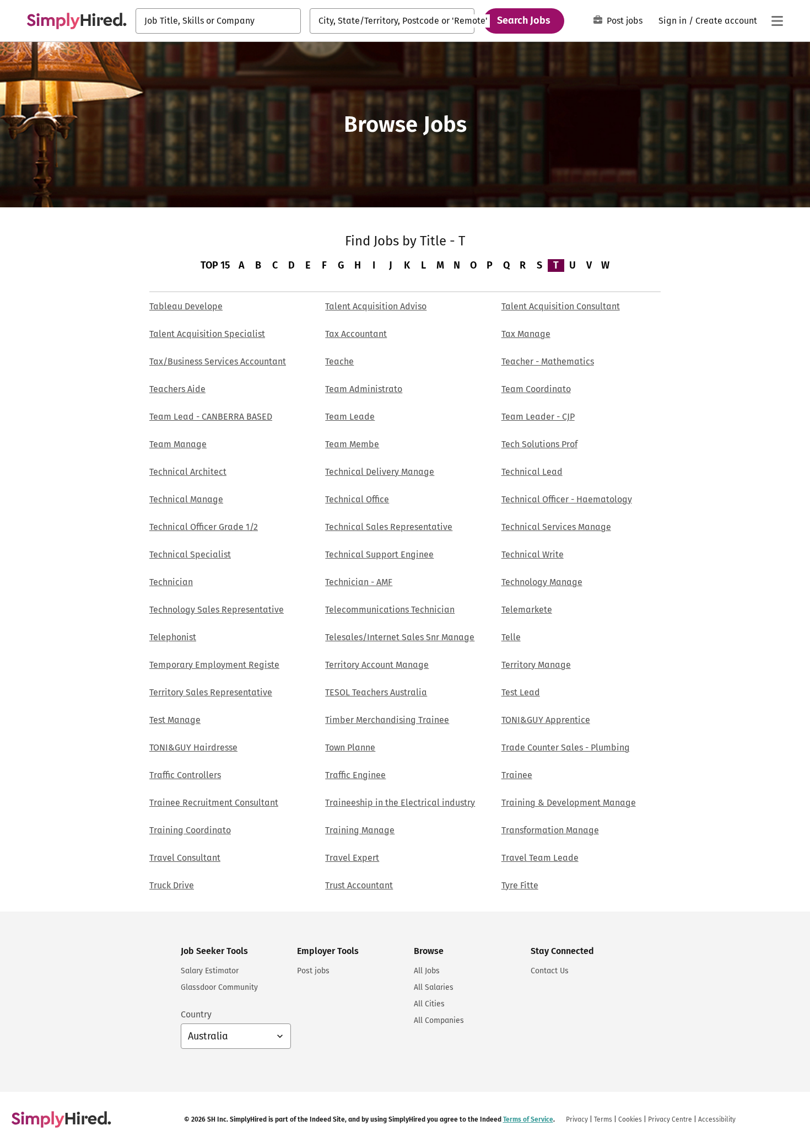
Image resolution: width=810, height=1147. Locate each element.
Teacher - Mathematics (547, 361)
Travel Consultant (184, 858)
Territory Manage (536, 665)
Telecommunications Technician (390, 609)
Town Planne (350, 747)
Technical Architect (187, 472)
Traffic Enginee (355, 775)
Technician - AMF (358, 582)
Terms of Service (528, 1119)
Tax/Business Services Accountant (217, 361)
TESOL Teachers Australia (376, 692)
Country (196, 1014)
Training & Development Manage (568, 802)
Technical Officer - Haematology (566, 499)
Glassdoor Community (219, 987)
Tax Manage (525, 334)
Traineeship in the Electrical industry (400, 802)
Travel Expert (352, 858)
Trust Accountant (359, 885)
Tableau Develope (186, 306)
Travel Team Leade (540, 858)
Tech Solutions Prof (539, 444)
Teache (339, 361)
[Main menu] (777, 21)
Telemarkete (526, 609)
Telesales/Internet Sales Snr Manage (399, 637)
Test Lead (520, 692)
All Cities (429, 1004)
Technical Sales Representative (388, 527)
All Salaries (433, 987)
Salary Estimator (210, 971)
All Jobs (427, 971)
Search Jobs (523, 20)
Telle (511, 637)
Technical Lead (532, 472)
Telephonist (172, 637)
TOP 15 (215, 265)
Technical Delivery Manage (379, 472)
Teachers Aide (177, 389)
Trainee (516, 775)
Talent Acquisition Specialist (207, 334)
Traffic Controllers (185, 775)
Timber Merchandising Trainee (387, 720)
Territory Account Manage (377, 665)
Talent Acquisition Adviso (375, 306)
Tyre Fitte (519, 885)
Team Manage (178, 444)
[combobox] (218, 21)
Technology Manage (541, 582)
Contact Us (550, 971)
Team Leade (350, 416)
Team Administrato (363, 389)
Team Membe (352, 444)
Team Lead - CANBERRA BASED (210, 416)
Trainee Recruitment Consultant (213, 802)
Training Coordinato (190, 830)
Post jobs (624, 20)
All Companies (439, 1020)
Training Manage (360, 830)
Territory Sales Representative (210, 692)
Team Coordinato (536, 389)
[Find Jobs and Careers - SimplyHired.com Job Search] (76, 21)
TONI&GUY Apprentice (545, 720)
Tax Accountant (356, 334)
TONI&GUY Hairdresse (193, 747)
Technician (171, 582)
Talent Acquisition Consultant (560, 306)
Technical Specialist (190, 554)
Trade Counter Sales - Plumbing (565, 747)
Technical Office (357, 499)
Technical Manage (186, 499)
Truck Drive (171, 885)
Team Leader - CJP (538, 416)
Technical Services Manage (556, 527)
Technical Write (532, 554)
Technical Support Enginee (379, 554)
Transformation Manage (550, 830)
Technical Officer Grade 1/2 (203, 527)
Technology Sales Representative (216, 609)
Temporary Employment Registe (214, 665)
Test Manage (175, 720)
